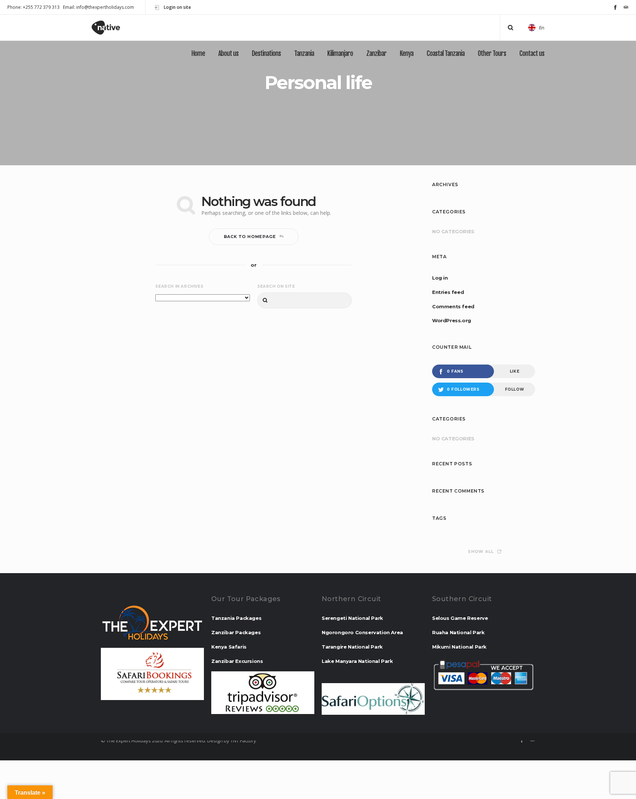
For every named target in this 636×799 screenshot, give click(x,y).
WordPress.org (451, 320)
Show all (481, 551)
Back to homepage (250, 236)
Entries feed (448, 292)
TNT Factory (243, 740)
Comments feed (453, 306)
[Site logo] (112, 27)
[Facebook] (615, 7)
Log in (440, 278)
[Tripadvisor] (626, 7)
